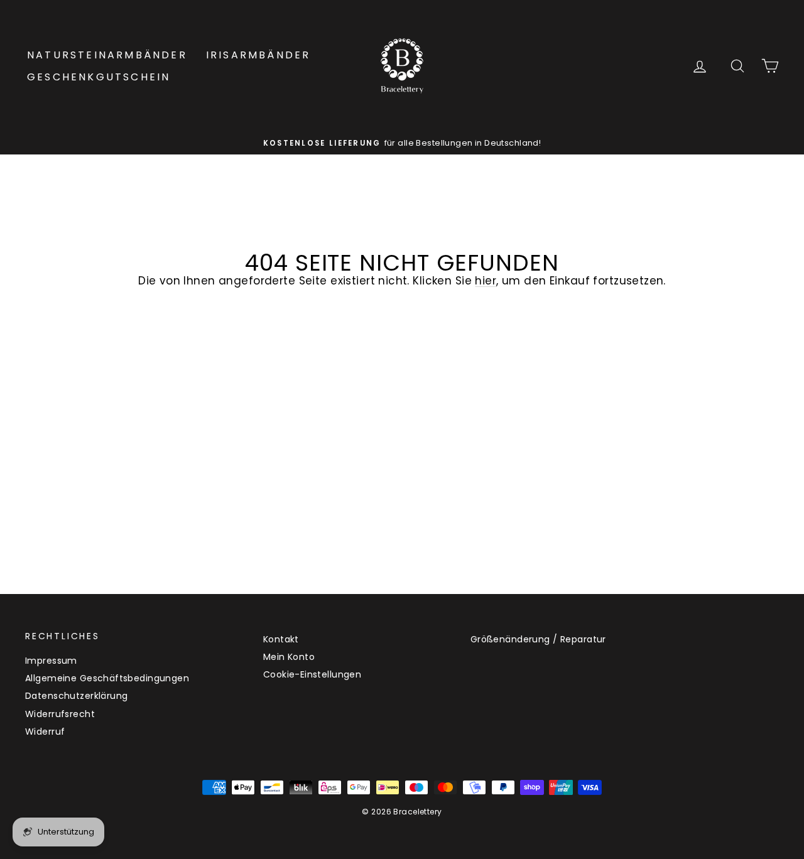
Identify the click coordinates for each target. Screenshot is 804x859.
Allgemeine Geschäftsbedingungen (107, 678)
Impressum (51, 660)
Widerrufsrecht (60, 714)
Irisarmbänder (258, 55)
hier (485, 280)
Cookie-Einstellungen (312, 674)
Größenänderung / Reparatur (538, 639)
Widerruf (45, 731)
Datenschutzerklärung (76, 695)
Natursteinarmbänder (107, 55)
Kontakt (281, 639)
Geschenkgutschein (98, 77)
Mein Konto (289, 657)
